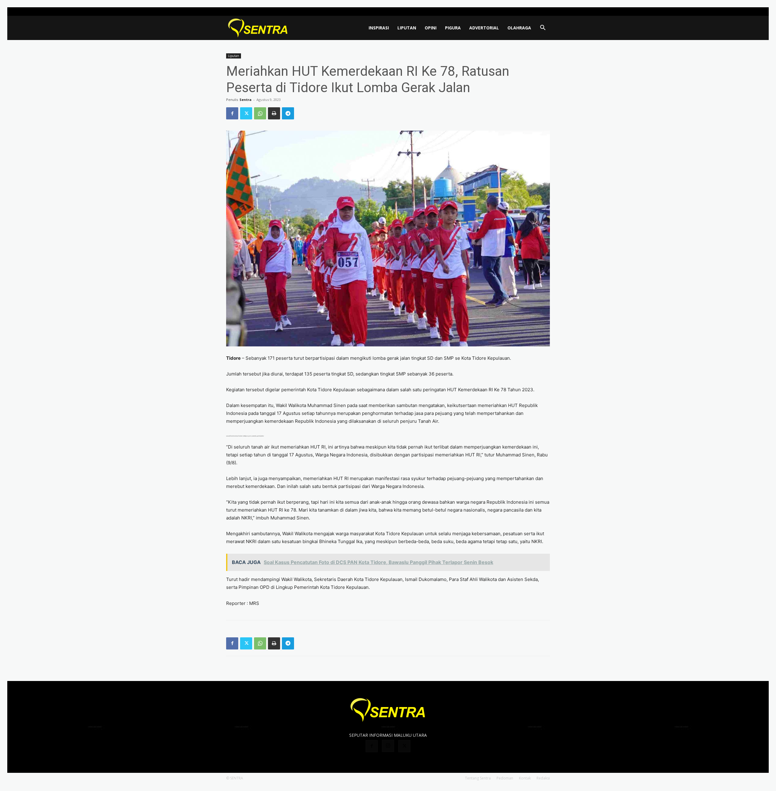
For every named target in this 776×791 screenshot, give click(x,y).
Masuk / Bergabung (500, 11)
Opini (430, 28)
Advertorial (484, 28)
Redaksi (543, 778)
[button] (542, 28)
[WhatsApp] (260, 113)
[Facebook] (525, 11)
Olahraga (519, 28)
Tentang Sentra (478, 778)
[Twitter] (545, 11)
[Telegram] (288, 113)
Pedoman (505, 778)
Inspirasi (379, 28)
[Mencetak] (274, 113)
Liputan (406, 28)
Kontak (525, 778)
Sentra (245, 99)
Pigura (453, 28)
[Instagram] (535, 11)
